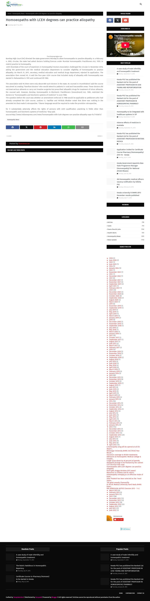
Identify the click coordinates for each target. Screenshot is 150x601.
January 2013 (114, 494)
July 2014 (112, 413)
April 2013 (113, 445)
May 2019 (112, 312)
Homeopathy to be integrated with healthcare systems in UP (130, 113)
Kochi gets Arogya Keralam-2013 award (121, 471)
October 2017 (114, 338)
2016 (111, 350)
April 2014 (113, 419)
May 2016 (112, 365)
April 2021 (113, 286)
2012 (111, 496)
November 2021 (115, 282)
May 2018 (113, 330)
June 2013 (113, 441)
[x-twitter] (117, 20)
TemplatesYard (18, 597)
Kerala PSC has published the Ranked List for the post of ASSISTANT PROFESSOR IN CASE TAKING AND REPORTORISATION (129, 83)
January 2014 (114, 425)
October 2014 (114, 407)
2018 (111, 320)
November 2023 (115, 272)
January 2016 (114, 373)
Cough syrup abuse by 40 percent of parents (123, 461)
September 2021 (115, 284)
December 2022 (115, 276)
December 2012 (115, 498)
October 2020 (114, 296)
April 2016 (113, 367)
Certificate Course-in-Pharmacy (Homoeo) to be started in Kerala (32, 577)
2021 (111, 278)
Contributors (130, 593)
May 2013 (112, 443)
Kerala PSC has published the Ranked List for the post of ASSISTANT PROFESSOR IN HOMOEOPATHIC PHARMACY (128, 100)
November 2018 (115, 324)
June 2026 (113, 260)
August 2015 (113, 385)
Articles (125, 222)
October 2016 (114, 355)
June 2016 (113, 363)
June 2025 (113, 264)
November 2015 (115, 379)
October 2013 (114, 433)
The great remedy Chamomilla (118, 483)
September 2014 (115, 409)
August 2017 (113, 342)
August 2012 (113, 506)
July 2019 (112, 310)
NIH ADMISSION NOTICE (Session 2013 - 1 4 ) (123, 488)
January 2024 (114, 268)
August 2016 (113, 359)
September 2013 (115, 435)
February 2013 (114, 492)
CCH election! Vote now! (115, 465)
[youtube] (125, 20)
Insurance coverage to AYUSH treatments (122, 455)
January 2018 (114, 334)
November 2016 (115, 354)
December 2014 (115, 403)
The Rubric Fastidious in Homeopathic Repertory (31, 567)
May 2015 (112, 391)
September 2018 (115, 326)
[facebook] (110, 20)
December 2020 (115, 292)
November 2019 (115, 306)
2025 (111, 262)
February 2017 (114, 348)
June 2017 (113, 344)
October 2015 (114, 381)
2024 (111, 266)
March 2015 (113, 395)
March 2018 (113, 332)
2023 (111, 270)
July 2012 (112, 508)
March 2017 (113, 346)
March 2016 (113, 369)
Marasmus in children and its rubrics (120, 473)
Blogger (54, 597)
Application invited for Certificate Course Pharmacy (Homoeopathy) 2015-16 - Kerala (130, 152)
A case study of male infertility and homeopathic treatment (129, 70)
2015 (111, 375)
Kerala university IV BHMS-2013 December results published (129, 194)
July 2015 (112, 387)
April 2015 (113, 393)
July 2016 (112, 361)
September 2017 (115, 340)
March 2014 (113, 421)
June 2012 (113, 510)
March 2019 (113, 316)
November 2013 (115, 431)
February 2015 (114, 397)
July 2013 (112, 439)
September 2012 (115, 504)
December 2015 (115, 377)
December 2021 (115, 280)
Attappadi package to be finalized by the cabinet (125, 463)
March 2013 (113, 490)
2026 (111, 258)
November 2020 (115, 294)
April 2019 (113, 314)
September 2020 (115, 298)
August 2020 (114, 300)
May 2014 (112, 417)
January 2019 (114, 318)
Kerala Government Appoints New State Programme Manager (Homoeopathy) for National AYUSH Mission (130, 167)
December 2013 (115, 429)
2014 (111, 401)
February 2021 (114, 288)
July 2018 (112, 328)
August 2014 (113, 411)
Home (9, 13)
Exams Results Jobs (125, 229)
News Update (125, 240)
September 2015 (115, 383)
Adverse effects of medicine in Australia (129, 124)
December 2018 (115, 322)
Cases (125, 226)
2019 (111, 304)
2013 (111, 427)
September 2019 (115, 308)
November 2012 (115, 500)
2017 (111, 336)
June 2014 (113, 415)
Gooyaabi (38, 597)
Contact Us (140, 593)
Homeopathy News (19, 13)
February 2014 (114, 423)
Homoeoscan (24, 143)
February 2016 (114, 371)
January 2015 (114, 399)
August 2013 (113, 437)
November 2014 (115, 405)
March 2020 (113, 302)
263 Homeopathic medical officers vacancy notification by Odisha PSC (130, 182)
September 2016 (115, 357)
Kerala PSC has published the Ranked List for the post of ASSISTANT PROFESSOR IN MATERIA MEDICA (130, 137)
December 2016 (115, 352)
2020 (111, 290)
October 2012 (114, 502)
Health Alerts (125, 233)
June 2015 (113, 389)
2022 (111, 274)
